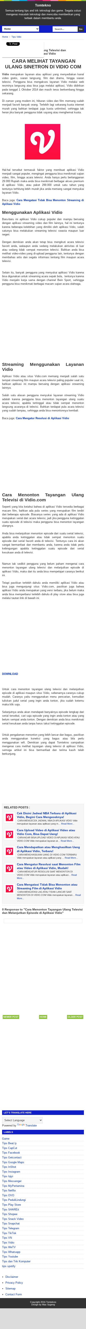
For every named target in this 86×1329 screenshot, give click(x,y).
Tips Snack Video (13, 1218)
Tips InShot (9, 1166)
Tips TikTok (9, 1233)
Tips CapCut (9, 1148)
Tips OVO (8, 1195)
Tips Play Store (11, 1204)
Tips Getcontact (12, 1157)
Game (5, 1138)
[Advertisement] (43, 324)
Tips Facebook (11, 1152)
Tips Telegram (10, 1228)
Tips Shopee (9, 1214)
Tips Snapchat (11, 1223)
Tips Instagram (11, 1171)
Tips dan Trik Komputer (16, 1261)
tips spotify (8, 1266)
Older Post (75, 1017)
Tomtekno (43, 5)
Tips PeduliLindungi (14, 1199)
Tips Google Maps (13, 1162)
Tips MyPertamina (13, 1185)
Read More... (67, 823)
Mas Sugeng (48, 1304)
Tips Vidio (8, 1242)
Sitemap (10, 1288)
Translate (31, 1125)
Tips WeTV (9, 1247)
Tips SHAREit (10, 1209)
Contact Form (13, 1294)
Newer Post (11, 1017)
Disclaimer (11, 1276)
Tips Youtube (10, 1256)
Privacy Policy (14, 1282)
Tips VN (7, 1237)
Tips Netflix (9, 1190)
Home (43, 1017)
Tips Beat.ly (9, 1143)
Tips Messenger (12, 1181)
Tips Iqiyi (7, 1176)
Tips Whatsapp (11, 1252)
